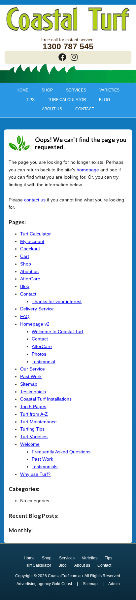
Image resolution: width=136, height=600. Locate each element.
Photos (39, 354)
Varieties (106, 90)
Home (22, 90)
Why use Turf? (35, 474)
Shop (44, 90)
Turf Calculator (67, 99)
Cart (24, 256)
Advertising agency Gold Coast (44, 584)
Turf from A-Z (34, 414)
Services (73, 90)
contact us (35, 199)
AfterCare (30, 278)
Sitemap (28, 384)
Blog (104, 99)
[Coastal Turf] (68, 31)
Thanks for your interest (57, 301)
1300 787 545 (68, 46)
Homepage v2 (35, 324)
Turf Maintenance (38, 421)
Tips (27, 99)
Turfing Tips (32, 429)
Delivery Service (37, 308)
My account (32, 241)
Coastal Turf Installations (46, 399)
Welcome (30, 444)
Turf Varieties (34, 436)
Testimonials (33, 391)
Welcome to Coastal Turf (57, 331)
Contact (84, 109)
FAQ (24, 316)
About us (49, 109)
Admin (114, 584)
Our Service (32, 368)
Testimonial (43, 361)
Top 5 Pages (33, 406)
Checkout (30, 248)
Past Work (31, 376)
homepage (88, 169)
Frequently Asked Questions (61, 451)
